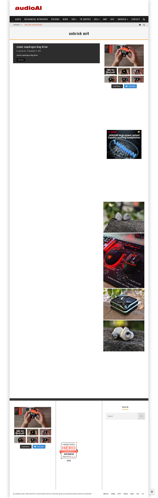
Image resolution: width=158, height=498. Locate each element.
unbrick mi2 (22, 51)
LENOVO (126, 494)
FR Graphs (85, 19)
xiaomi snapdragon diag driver (32, 47)
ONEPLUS (105, 494)
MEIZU (132, 494)
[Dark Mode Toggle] (152, 492)
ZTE (143, 494)
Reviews (55, 19)
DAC (96, 19)
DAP (112, 19)
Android (122, 19)
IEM (73, 19)
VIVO (137, 494)
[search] (141, 416)
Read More (21, 59)
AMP (105, 19)
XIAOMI (113, 494)
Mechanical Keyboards (36, 19)
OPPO (119, 494)
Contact (136, 19)
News (65, 19)
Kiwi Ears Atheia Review (33, 25)
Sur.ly (73, 456)
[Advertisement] (103, 7)
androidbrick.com (68, 451)
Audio (18, 19)
